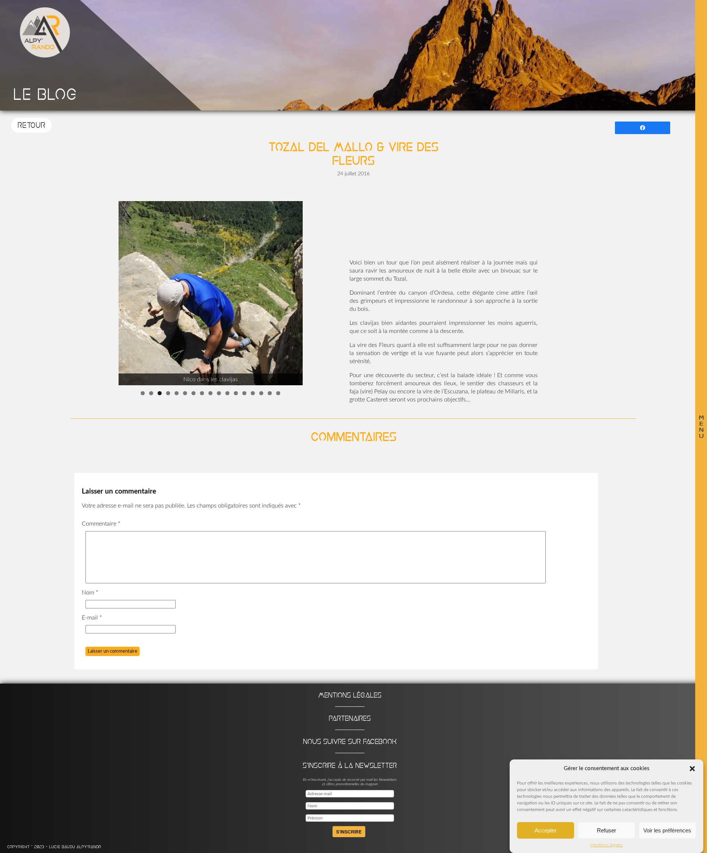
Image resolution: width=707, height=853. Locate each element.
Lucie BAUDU (63, 847)
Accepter (545, 830)
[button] (692, 768)
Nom (90, 593)
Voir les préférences (667, 830)
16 (270, 393)
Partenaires (350, 718)
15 (261, 393)
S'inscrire (349, 831)
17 (278, 393)
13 (244, 393)
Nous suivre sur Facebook (350, 741)
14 (253, 393)
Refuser (606, 830)
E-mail (92, 618)
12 (236, 393)
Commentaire (101, 524)
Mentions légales (606, 845)
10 (219, 393)
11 (227, 393)
